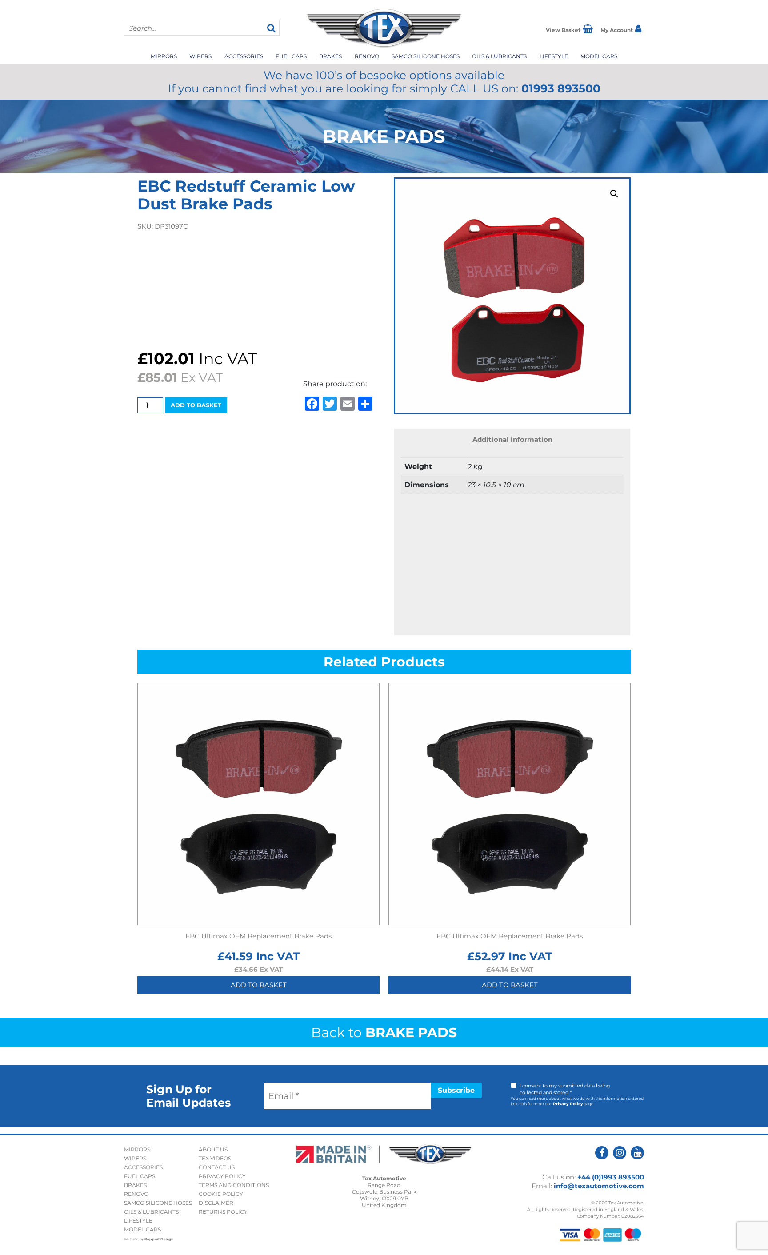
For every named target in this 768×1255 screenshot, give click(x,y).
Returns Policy (223, 1211)
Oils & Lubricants (499, 56)
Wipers (200, 56)
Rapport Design (159, 1239)
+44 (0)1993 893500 (610, 1177)
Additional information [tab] (512, 439)
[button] (614, 194)
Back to (384, 1032)
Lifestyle (554, 56)
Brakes (330, 56)
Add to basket (196, 405)
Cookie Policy (221, 1194)
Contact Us (217, 1167)
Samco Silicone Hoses (426, 56)
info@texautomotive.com (599, 1186)
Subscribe (456, 1090)
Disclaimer (216, 1202)
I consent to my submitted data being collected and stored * (565, 1089)
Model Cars (598, 56)
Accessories (243, 56)
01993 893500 (560, 88)
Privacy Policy (568, 1103)
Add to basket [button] (259, 985)
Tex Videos (215, 1158)
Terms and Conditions (234, 1185)
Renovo (367, 56)
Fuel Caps (291, 56)
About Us (213, 1149)
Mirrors (164, 56)
